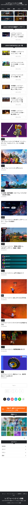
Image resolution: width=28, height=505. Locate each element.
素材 (14, 8)
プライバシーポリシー (11, 493)
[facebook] (8, 399)
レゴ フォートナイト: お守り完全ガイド (12, 273)
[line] (19, 399)
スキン (19, 8)
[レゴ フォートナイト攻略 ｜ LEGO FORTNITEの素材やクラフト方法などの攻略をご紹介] (15, 399)
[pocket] (12, 399)
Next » (14, 385)
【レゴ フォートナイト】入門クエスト (12, 168)
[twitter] (4, 399)
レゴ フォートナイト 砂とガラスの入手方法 (13, 298)
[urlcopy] (23, 399)
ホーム (3, 8)
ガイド (24, 8)
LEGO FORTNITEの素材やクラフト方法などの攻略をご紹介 (14, 500)
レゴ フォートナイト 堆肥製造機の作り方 (13, 349)
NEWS (8, 8)
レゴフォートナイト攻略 (14, 3)
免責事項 (19, 493)
